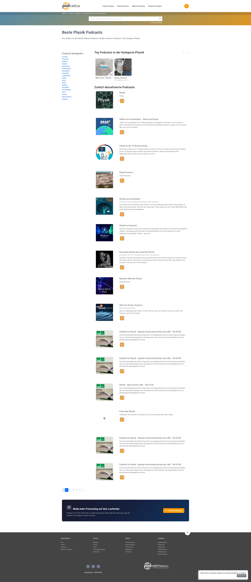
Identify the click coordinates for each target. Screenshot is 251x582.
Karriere (63, 544)
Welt (63, 92)
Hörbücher (65, 73)
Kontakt (95, 544)
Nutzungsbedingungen (99, 549)
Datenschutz (96, 552)
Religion (64, 85)
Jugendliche (66, 76)
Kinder (64, 78)
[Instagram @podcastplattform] (88, 566)
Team (62, 542)
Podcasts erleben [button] (155, 6)
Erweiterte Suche (157, 22)
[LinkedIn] (93, 566)
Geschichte (66, 66)
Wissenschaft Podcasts (89, 13)
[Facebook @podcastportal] (98, 566)
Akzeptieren (241, 576)
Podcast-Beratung (162, 542)
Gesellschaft (66, 68)
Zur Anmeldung (175, 510)
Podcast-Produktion (163, 554)
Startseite (64, 13)
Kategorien (78, 13)
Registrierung (129, 549)
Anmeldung (129, 552)
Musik (64, 83)
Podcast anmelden (130, 542)
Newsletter (95, 542)
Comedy (65, 57)
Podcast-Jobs (161, 544)
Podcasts (71, 13)
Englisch (65, 61)
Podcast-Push (161, 547)
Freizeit (64, 64)
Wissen (64, 94)
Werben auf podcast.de (66, 549)
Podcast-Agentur (162, 552)
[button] (183, 53)
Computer (65, 59)
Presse (94, 547)
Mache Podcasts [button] (138, 6)
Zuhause (65, 99)
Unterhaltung (66, 90)
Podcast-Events (129, 547)
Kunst (64, 80)
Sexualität (65, 87)
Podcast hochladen (130, 544)
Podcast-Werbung (162, 549)
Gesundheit (66, 71)
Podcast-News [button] (108, 6)
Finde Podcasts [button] (123, 6)
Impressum (64, 547)
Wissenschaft (66, 97)
